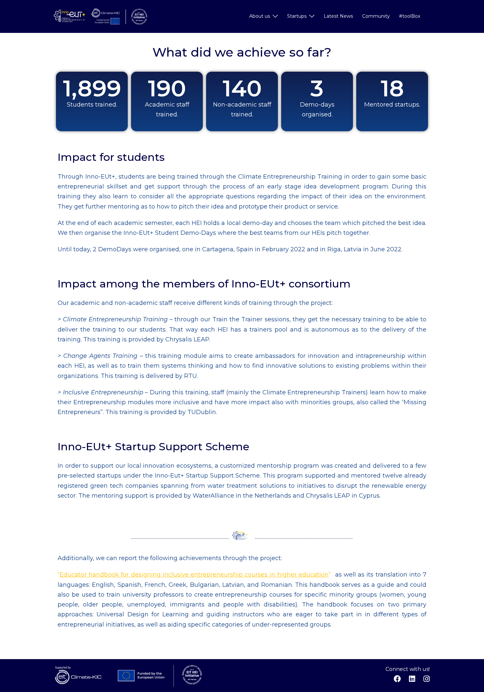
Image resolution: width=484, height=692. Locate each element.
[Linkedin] (412, 679)
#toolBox (409, 16)
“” (194, 574)
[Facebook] (397, 679)
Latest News (338, 16)
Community (376, 16)
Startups (297, 16)
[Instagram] (426, 679)
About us (259, 16)
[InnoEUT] (100, 16)
